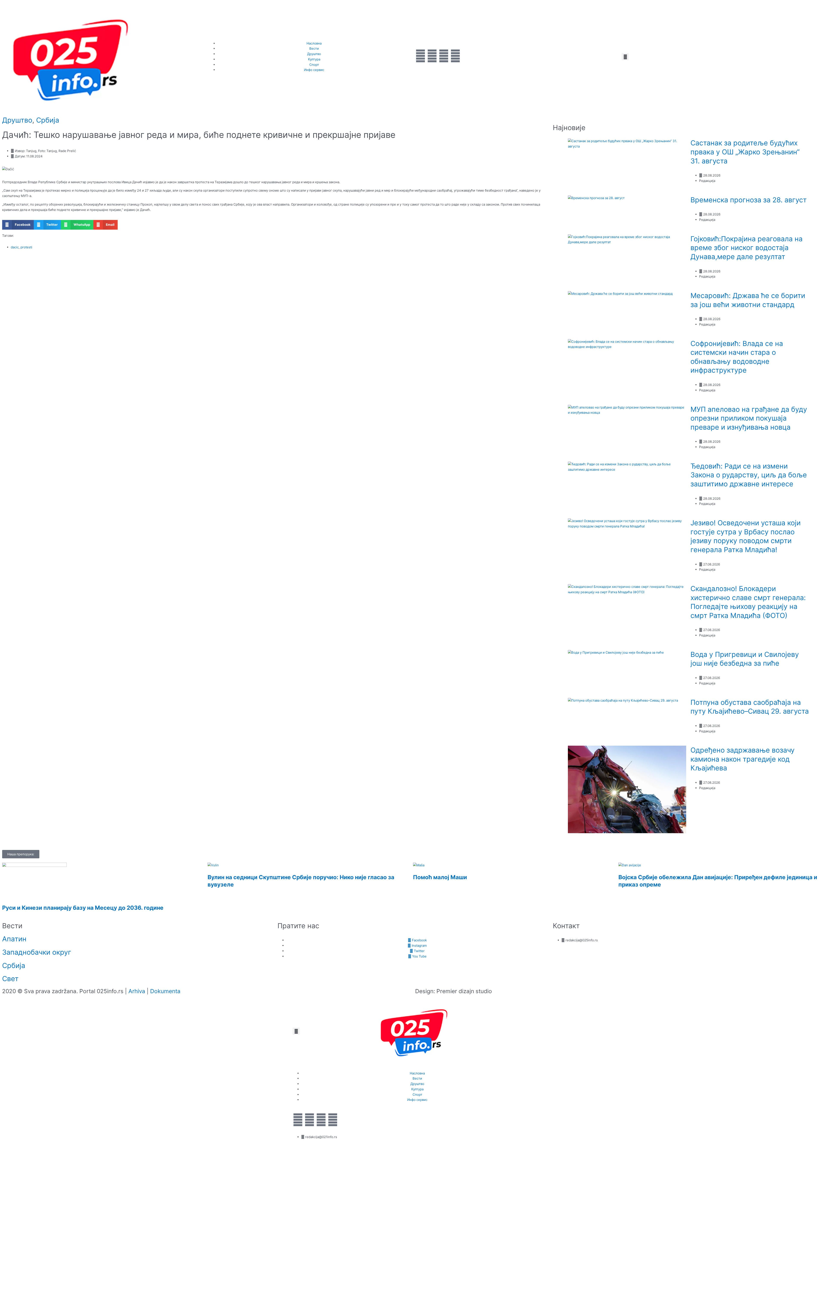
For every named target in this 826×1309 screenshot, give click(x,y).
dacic (15, 247)
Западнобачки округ (36, 952)
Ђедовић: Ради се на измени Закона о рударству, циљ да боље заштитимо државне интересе (748, 475)
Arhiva (136, 991)
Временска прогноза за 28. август (748, 200)
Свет (10, 978)
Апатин (14, 939)
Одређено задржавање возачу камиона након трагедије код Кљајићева (742, 759)
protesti (26, 247)
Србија (47, 120)
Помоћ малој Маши (440, 877)
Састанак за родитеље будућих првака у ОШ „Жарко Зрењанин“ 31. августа (745, 152)
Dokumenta (165, 991)
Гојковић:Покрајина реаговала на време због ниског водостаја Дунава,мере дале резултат (746, 248)
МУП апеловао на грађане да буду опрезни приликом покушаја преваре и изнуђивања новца (748, 418)
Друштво (17, 120)
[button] (625, 56)
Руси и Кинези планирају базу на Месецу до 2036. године (82, 907)
